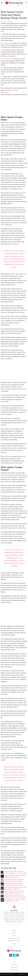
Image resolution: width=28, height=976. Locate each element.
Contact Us (14, 943)
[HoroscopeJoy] (14, 2)
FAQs (14, 962)
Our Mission (14, 933)
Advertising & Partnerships (14, 940)
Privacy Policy (14, 967)
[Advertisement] (14, 8)
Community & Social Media (14, 938)
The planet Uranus (8, 59)
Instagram (8, 921)
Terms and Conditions (14, 969)
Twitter (14, 921)
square (21, 174)
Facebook (19, 921)
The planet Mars (7, 43)
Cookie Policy (14, 964)
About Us (14, 930)
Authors (14, 935)
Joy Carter (4, 21)
